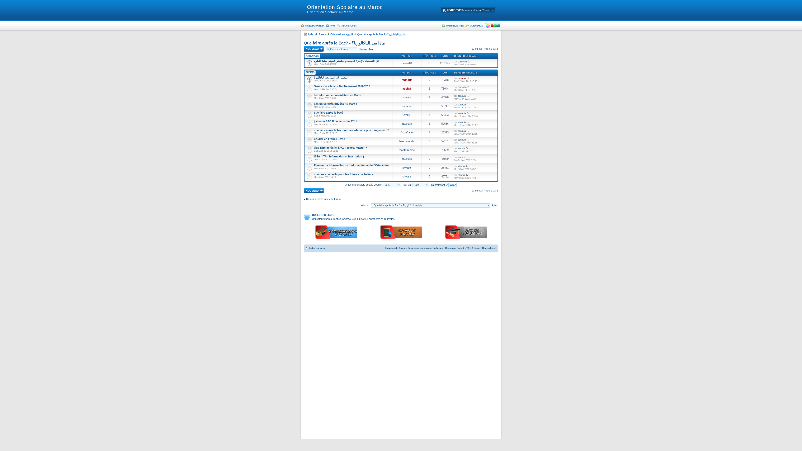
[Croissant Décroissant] (443, 184)
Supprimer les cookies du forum (425, 248)
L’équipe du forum (395, 248)
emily (407, 115)
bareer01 (407, 63)
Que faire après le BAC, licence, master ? (340, 147)
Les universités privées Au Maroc (335, 103)
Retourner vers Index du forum (323, 199)
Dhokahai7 (463, 87)
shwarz (406, 97)
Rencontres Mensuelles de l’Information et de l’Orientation (352, 165)
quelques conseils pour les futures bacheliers (343, 174)
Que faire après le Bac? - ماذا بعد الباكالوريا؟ (382, 34)
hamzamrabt (406, 141)
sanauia (462, 96)
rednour (407, 79)
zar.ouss (407, 123)
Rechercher (349, 25)
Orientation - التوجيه (341, 34)
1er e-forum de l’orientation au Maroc (338, 95)
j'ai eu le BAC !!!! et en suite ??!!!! (335, 121)
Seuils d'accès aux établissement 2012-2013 (342, 86)
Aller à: (365, 205)
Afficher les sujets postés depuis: (364, 184)
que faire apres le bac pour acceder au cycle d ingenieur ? (351, 130)
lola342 (461, 148)
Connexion (476, 25)
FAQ (332, 25)
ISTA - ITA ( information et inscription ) (339, 156)
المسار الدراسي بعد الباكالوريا (331, 77)
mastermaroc (407, 150)
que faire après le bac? (328, 112)
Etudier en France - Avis (329, 139)
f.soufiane (407, 132)
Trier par (407, 184)
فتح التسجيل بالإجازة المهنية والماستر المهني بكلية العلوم (346, 60)
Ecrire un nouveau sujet (312, 49)
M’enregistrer (455, 25)
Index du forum (314, 25)
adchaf (406, 88)
